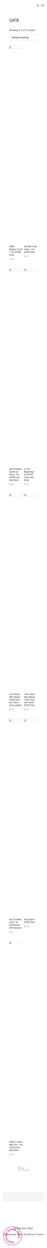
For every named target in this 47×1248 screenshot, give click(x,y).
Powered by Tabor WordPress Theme (23, 1234)
